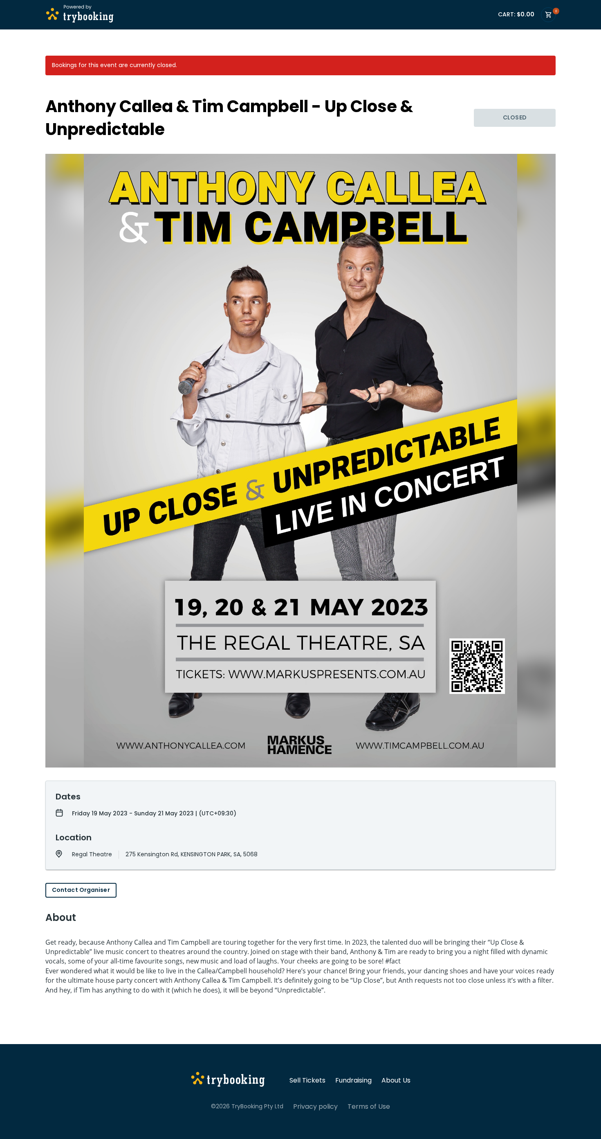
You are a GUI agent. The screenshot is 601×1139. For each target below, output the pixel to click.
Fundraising (353, 1080)
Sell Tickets (307, 1080)
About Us (395, 1080)
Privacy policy (315, 1106)
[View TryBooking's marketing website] (228, 1080)
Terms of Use (369, 1106)
